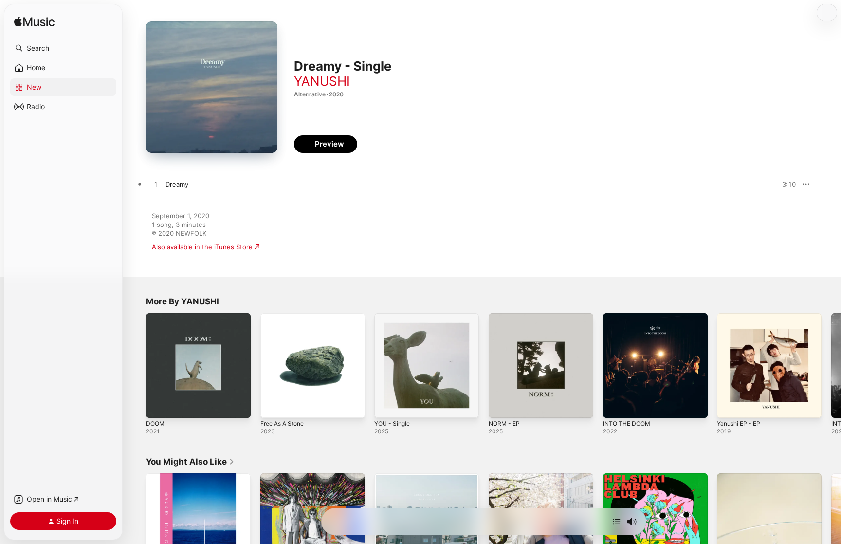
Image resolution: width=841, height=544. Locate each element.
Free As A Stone (285, 317)
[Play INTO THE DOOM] (615, 405)
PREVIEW (785, 184)
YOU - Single (394, 317)
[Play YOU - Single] (386, 405)
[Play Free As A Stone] (272, 405)
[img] (34, 22)
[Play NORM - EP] (501, 405)
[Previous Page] (136, 365)
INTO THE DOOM (629, 317)
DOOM (156, 317)
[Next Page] (831, 365)
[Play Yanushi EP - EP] (729, 405)
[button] (63, 48)
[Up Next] (616, 521)
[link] (190, 461)
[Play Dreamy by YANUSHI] (155, 184)
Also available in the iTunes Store (202, 247)
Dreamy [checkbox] (176, 184)
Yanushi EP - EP (741, 317)
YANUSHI (322, 81)
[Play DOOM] (158, 405)
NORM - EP (506, 317)
